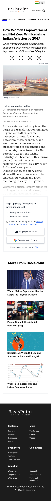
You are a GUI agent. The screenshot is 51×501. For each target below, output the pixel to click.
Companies (12, 438)
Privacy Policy (35, 474)
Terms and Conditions (33, 479)
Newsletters (13, 453)
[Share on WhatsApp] (12, 58)
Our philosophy (14, 474)
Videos (32, 438)
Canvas (32, 434)
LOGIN (33, 10)
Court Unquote (14, 460)
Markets (11, 434)
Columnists (35, 447)
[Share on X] (39, 58)
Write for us (12, 478)
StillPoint (11, 456)
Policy (10, 441)
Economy (11, 431)
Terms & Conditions (28, 224)
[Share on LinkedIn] (30, 58)
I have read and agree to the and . (26, 223)
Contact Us (33, 471)
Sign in (38, 247)
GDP (30, 181)
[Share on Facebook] (21, 58)
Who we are (12, 471)
